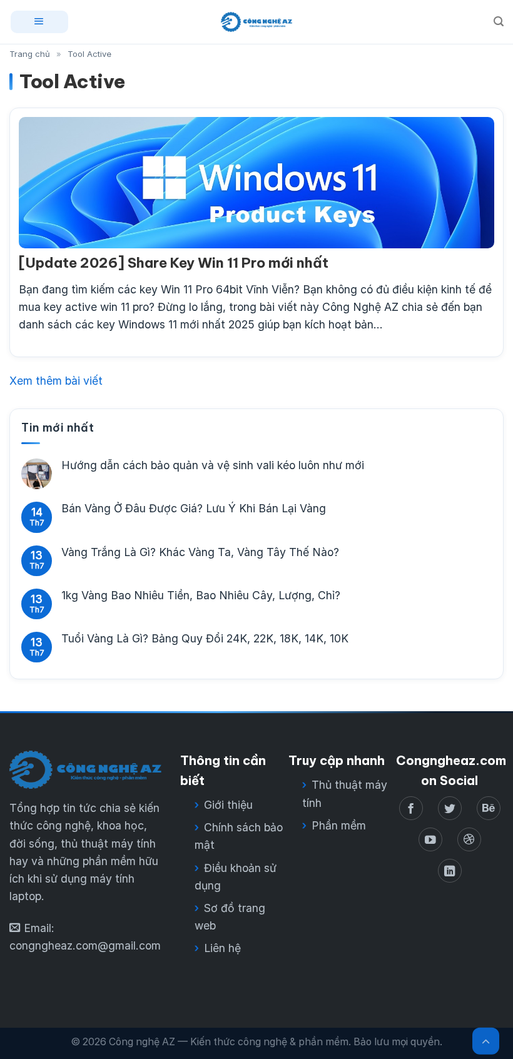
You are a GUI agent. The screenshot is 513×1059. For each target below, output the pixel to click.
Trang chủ (29, 54)
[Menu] (39, 22)
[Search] (499, 21)
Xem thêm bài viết (56, 380)
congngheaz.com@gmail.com (85, 945)
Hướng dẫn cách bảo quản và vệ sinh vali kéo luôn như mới (212, 465)
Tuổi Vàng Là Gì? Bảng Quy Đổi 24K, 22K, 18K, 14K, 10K (204, 639)
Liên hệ (222, 948)
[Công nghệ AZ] (256, 22)
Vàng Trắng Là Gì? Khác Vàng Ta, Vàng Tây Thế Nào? (200, 552)
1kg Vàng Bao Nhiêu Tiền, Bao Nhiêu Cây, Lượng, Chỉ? (200, 595)
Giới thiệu (228, 804)
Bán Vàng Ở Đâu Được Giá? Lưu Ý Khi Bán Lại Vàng (193, 508)
